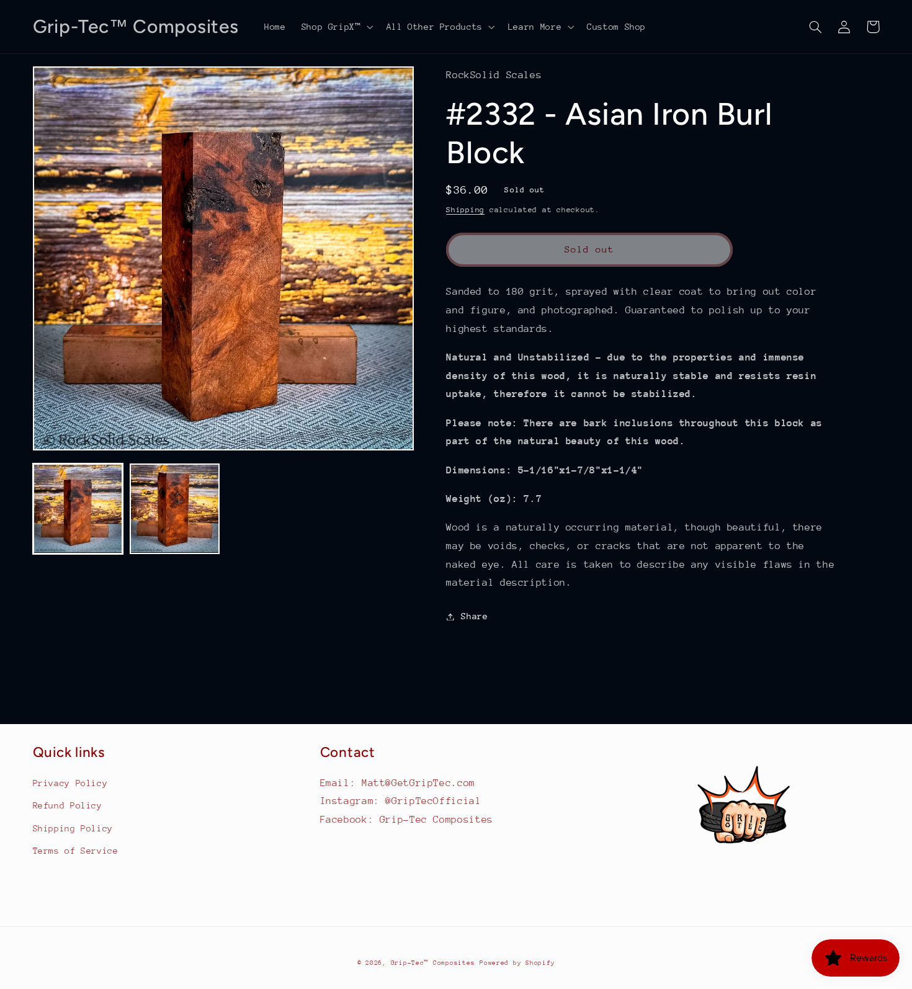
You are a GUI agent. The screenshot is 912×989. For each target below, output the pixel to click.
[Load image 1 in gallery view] (78, 508)
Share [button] (474, 616)
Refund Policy (67, 805)
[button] (335, 26)
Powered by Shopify (517, 963)
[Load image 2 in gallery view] (175, 508)
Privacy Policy (70, 783)
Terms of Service (75, 851)
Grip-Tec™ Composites (433, 963)
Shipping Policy (73, 828)
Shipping (465, 209)
